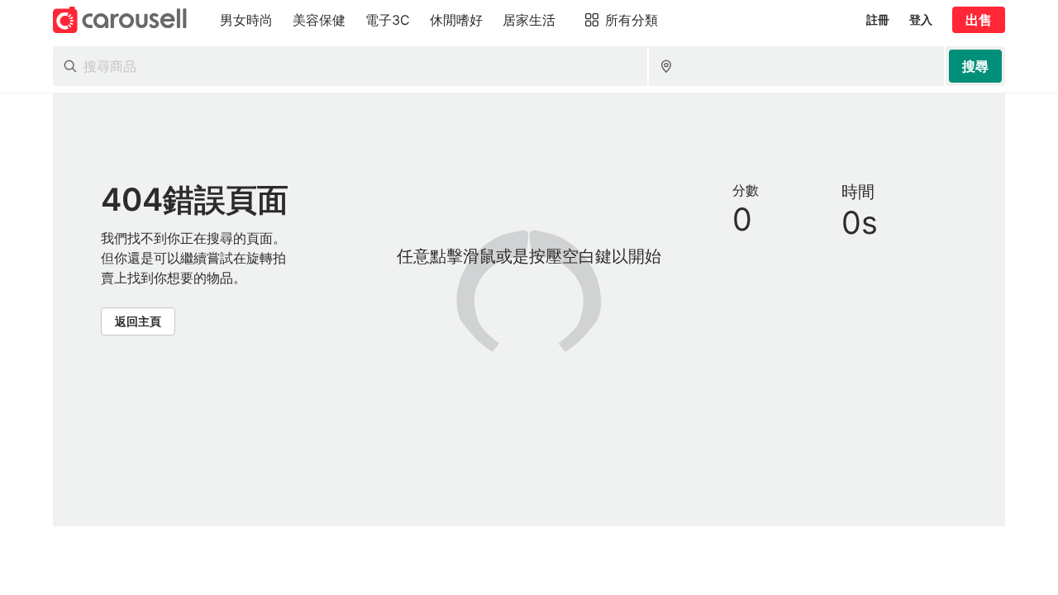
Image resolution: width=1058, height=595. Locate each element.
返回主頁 (138, 321)
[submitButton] (975, 66)
